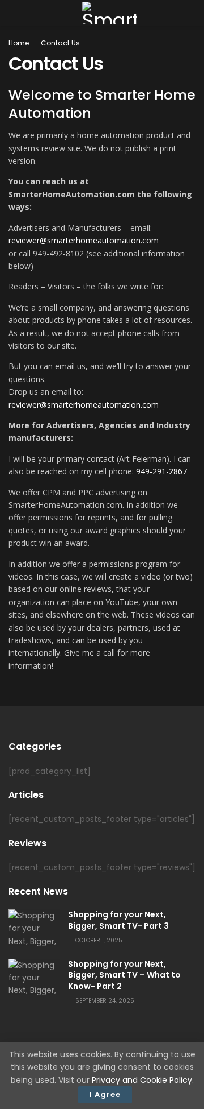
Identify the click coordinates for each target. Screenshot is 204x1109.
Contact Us (60, 43)
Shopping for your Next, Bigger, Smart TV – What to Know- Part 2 (124, 975)
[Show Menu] (13, 13)
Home (18, 43)
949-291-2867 (161, 471)
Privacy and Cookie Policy (142, 1080)
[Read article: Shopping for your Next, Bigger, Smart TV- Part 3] (34, 927)
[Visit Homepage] (109, 13)
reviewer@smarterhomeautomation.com (83, 240)
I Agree (105, 1094)
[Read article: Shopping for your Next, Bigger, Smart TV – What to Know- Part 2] (34, 977)
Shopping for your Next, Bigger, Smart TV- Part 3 (118, 920)
